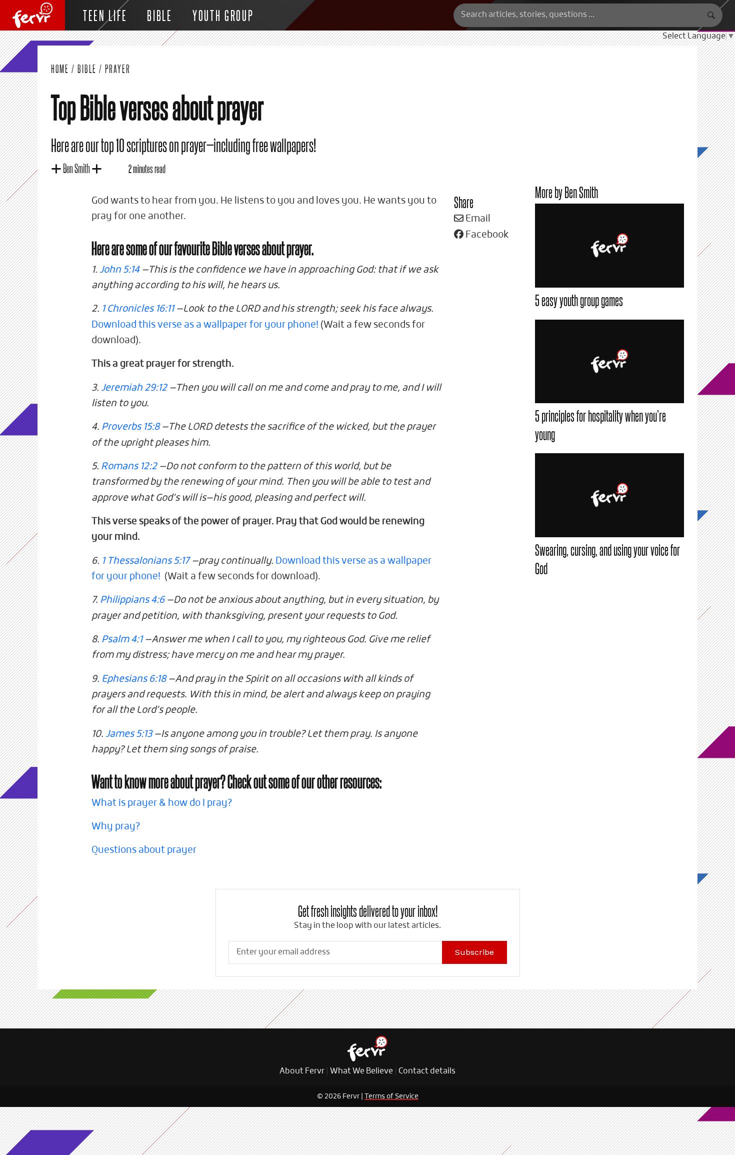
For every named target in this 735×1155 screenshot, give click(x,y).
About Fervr (302, 1071)
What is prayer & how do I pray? (162, 803)
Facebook (486, 235)
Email (477, 219)
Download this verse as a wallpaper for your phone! (205, 325)
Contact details (427, 1071)
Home (60, 69)
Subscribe (474, 952)
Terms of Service (391, 1096)
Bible (159, 15)
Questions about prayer (144, 850)
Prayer (117, 69)
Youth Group (223, 15)
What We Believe (361, 1071)
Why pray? (116, 826)
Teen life (105, 15)
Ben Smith (76, 168)
